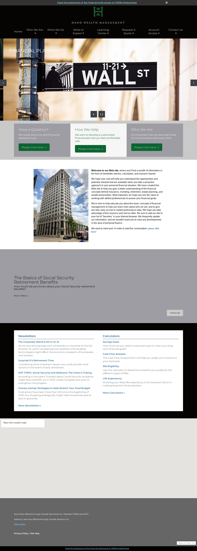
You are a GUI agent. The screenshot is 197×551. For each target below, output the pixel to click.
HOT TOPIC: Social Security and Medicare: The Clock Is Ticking (55, 372)
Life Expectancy (112, 378)
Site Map (35, 533)
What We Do (55, 29)
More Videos (21, 296)
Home (18, 31)
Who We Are (35, 29)
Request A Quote (128, 31)
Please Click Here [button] (33, 147)
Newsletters (27, 336)
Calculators (111, 336)
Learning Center (103, 31)
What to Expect (78, 31)
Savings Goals (111, 342)
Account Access (153, 31)
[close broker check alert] (166, 2)
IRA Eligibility (111, 366)
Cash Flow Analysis (114, 354)
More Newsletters (29, 405)
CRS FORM (19, 524)
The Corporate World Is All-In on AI (38, 342)
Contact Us (175, 29)
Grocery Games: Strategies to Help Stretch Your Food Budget (54, 388)
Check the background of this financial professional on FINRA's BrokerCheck (97, 2)
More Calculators (114, 392)
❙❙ (102, 114)
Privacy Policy (21, 533)
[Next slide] (194, 83)
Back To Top (185, 543)
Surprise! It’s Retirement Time (36, 360)
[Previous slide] (3, 83)
